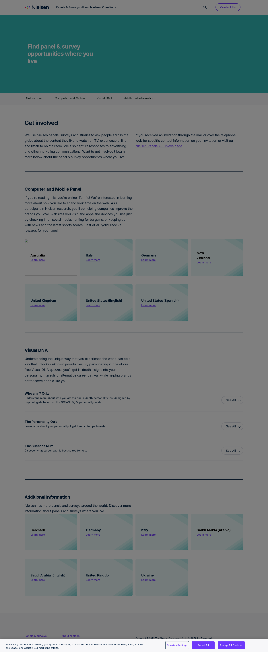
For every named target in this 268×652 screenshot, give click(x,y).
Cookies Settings (177, 645)
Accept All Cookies (231, 645)
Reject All (203, 645)
